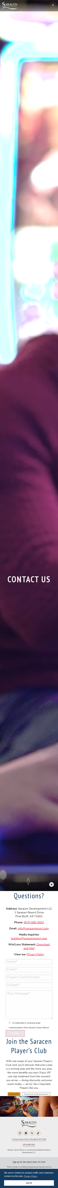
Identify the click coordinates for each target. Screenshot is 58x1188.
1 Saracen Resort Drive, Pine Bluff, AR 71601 (29, 1139)
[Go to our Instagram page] (19, 1133)
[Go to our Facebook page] (26, 1133)
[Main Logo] (9, 6)
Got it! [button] (29, 1182)
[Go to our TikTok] (38, 1133)
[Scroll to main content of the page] (28, 884)
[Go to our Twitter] (32, 1133)
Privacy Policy (30, 1176)
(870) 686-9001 (34, 922)
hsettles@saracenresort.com (29, 938)
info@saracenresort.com (33, 928)
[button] (38, 1176)
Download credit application (36, 1094)
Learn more (14, 1094)
